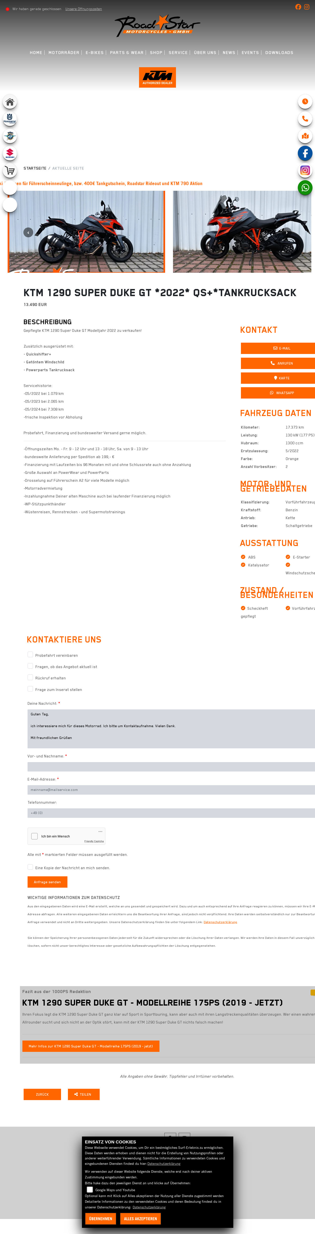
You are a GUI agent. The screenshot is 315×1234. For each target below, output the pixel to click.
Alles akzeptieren (140, 1218)
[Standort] (305, 135)
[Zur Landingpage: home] (9, 101)
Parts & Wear (127, 52)
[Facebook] (305, 153)
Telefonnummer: (42, 802)
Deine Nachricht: (44, 703)
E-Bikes (95, 52)
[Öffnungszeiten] (305, 101)
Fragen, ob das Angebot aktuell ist (66, 667)
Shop (156, 52)
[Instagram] (305, 170)
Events (250, 52)
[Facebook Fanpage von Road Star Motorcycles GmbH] (299, 8)
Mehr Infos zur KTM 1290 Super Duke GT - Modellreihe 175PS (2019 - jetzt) (91, 1046)
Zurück (42, 1094)
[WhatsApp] (305, 187)
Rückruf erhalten (50, 678)
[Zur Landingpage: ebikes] (9, 204)
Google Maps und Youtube (115, 1190)
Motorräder (64, 52)
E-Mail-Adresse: (43, 779)
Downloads (280, 52)
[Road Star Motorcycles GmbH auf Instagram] (307, 8)
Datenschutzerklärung (220, 922)
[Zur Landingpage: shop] (9, 170)
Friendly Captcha (94, 841)
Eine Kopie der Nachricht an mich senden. (72, 868)
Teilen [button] (86, 1094)
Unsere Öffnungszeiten (83, 9)
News (229, 52)
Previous (28, 232)
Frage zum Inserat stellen (58, 690)
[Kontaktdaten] (305, 118)
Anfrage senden (47, 882)
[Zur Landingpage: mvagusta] (9, 135)
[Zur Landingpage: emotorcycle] (9, 187)
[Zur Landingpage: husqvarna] (9, 118)
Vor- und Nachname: (47, 756)
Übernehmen (100, 1218)
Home (36, 52)
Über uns (205, 52)
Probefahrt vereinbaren (56, 655)
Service (178, 52)
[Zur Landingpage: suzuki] (9, 153)
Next (287, 232)
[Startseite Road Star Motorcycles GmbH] (157, 25)
